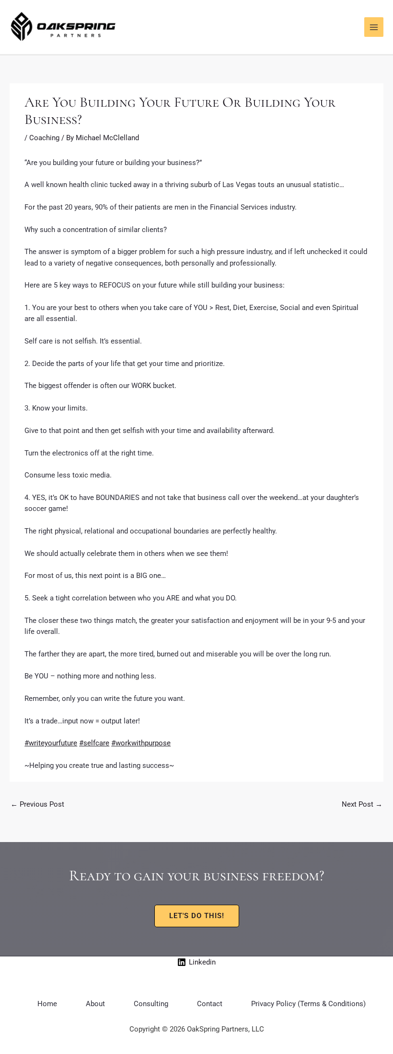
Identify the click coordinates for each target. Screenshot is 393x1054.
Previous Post (37, 804)
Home (47, 1003)
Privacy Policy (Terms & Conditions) (308, 1003)
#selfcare (94, 743)
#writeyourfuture (50, 743)
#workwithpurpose (141, 743)
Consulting (151, 1003)
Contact (209, 1003)
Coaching (44, 137)
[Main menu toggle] (373, 26)
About (95, 1003)
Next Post (362, 804)
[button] (196, 916)
